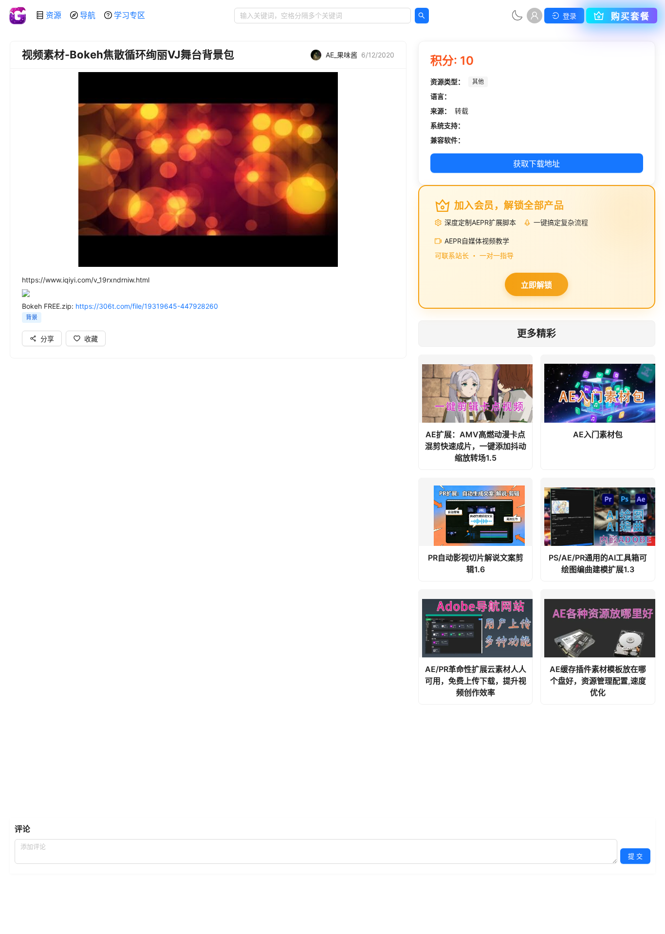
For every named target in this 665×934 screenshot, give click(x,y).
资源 (53, 15)
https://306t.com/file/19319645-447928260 (146, 306)
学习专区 (129, 15)
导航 (87, 15)
